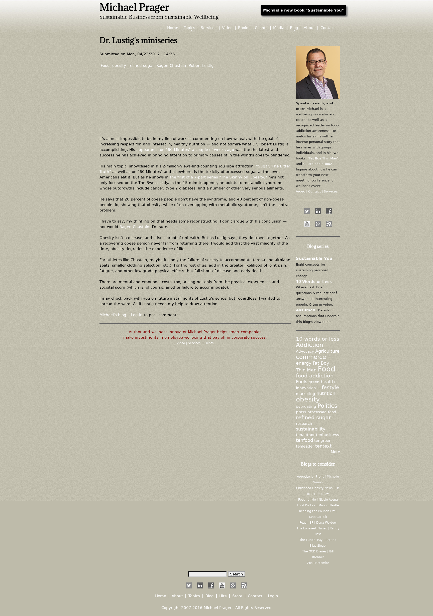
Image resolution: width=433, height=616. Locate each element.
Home (172, 28)
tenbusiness (327, 435)
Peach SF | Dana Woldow (318, 522)
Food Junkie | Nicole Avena (318, 499)
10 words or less (317, 339)
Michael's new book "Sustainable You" (303, 10)
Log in (137, 315)
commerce (311, 356)
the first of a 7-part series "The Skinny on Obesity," (218, 177)
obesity (119, 65)
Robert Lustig (201, 65)
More (335, 452)
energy (303, 363)
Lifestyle (328, 387)
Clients (208, 343)
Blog (294, 28)
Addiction (309, 344)
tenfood (304, 440)
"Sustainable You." (318, 164)
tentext (323, 446)
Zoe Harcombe (318, 563)
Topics (189, 28)
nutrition (325, 393)
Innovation (306, 388)
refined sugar (141, 65)
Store (237, 596)
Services (194, 343)
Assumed (305, 310)
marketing (305, 393)
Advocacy (305, 351)
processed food (321, 412)
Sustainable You (314, 258)
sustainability (311, 429)
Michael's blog (112, 315)
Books (243, 28)
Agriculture (327, 351)
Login (273, 596)
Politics (327, 405)
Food (105, 65)
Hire (223, 596)
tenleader (305, 446)
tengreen (323, 440)
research (304, 423)
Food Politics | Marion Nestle (318, 505)
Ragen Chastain (171, 65)
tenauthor (305, 435)
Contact (327, 28)
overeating (306, 406)
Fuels (301, 381)
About (309, 28)
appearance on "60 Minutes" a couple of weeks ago (185, 149)
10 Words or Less (314, 281)
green (313, 382)
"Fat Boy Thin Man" (323, 158)
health (328, 381)
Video (181, 343)
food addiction (315, 376)
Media (278, 28)
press (301, 412)
